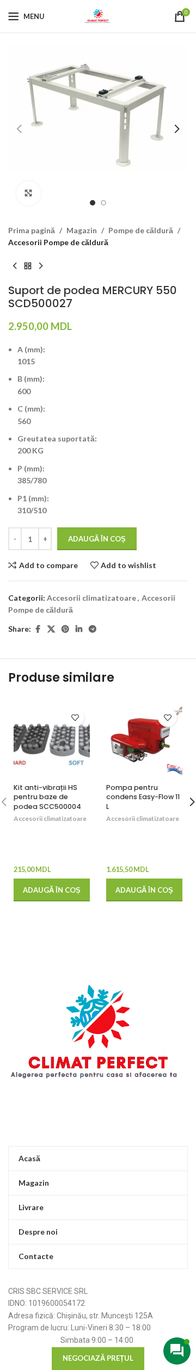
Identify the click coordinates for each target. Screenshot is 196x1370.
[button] (19, 129)
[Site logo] (98, 15)
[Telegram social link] (92, 629)
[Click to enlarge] (28, 193)
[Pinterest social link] (65, 629)
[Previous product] (14, 266)
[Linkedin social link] (78, 629)
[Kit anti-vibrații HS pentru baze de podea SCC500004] (52, 740)
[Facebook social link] (37, 629)
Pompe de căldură (140, 230)
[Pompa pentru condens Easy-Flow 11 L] (144, 740)
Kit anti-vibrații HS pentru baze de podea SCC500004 (47, 797)
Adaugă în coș (97, 538)
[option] (92, 202)
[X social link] (51, 629)
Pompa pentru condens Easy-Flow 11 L (143, 797)
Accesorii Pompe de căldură (58, 242)
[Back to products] (27, 266)
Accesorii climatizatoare (91, 597)
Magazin (81, 230)
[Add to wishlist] (74, 717)
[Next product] (40, 266)
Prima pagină (31, 230)
